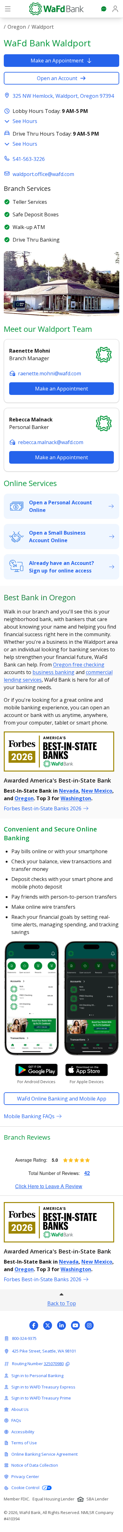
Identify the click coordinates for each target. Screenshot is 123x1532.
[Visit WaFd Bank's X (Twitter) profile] (47, 1325)
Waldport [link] (43, 26)
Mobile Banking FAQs (29, 1116)
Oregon (17, 26)
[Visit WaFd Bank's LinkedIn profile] (61, 1325)
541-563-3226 (29, 159)
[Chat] (103, 8)
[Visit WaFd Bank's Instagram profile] (89, 1325)
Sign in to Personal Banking (37, 1375)
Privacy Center (25, 1476)
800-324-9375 (24, 1338)
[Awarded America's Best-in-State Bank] (61, 751)
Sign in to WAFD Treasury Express (43, 1387)
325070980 (54, 1363)
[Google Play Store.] (36, 1070)
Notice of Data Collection (34, 1465)
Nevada (69, 790)
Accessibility (22, 1432)
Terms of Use (24, 1443)
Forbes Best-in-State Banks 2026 (42, 808)
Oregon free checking (78, 664)
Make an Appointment (57, 60)
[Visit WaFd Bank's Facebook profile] (33, 1325)
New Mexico (96, 790)
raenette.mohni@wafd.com (49, 373)
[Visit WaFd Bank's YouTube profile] (75, 1325)
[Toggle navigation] (8, 9)
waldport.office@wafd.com (43, 174)
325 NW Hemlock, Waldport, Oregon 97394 (63, 95)
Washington (76, 798)
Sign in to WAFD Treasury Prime (41, 1398)
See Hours (25, 121)
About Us (20, 1409)
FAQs (16, 1420)
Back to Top (61, 1303)
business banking (53, 672)
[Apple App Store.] (86, 1070)
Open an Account (57, 78)
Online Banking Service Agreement (44, 1454)
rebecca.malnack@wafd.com (50, 442)
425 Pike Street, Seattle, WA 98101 (44, 1351)
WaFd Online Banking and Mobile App (61, 1098)
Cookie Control (25, 1487)
